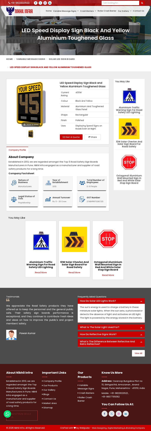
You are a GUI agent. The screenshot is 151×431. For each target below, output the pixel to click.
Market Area (50, 403)
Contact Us (138, 10)
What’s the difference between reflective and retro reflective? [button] (107, 343)
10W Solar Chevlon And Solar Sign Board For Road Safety (129, 144)
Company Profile (17, 149)
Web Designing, (99, 428)
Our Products (50, 385)
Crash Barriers (87, 11)
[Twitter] (40, 3)
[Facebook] (35, 3)
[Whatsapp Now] (7, 414)
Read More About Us (21, 415)
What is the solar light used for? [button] (99, 327)
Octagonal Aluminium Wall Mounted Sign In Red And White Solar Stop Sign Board (129, 179)
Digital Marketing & (116, 428)
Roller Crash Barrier (107, 10)
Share (93, 137)
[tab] (111, 301)
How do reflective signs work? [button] (98, 334)
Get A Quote (72, 137)
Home (49, 10)
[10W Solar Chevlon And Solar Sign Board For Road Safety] (74, 240)
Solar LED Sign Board (62, 59)
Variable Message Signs (65, 11)
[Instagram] (45, 3)
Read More (41, 272)
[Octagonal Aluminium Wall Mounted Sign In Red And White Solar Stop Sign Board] (108, 240)
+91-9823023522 (19, 3)
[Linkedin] (50, 3)
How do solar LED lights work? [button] (98, 301)
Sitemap (48, 407)
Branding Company (135, 428)
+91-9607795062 (111, 396)
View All (138, 353)
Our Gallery (123, 11)
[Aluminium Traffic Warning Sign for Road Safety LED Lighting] (40, 240)
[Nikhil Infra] (22, 11)
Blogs (46, 394)
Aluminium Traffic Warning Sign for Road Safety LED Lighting (129, 110)
